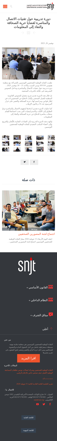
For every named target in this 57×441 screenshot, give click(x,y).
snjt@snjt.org (39, 400)
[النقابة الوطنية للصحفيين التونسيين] (33, 6)
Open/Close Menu (5, 6)
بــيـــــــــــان (48, 378)
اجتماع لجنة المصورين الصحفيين (36, 233)
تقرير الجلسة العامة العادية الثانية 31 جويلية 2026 (34, 384)
